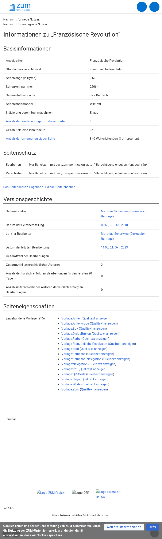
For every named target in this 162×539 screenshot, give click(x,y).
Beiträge (107, 216)
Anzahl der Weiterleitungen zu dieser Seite (35, 121)
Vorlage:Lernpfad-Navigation (81, 359)
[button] (124, 527)
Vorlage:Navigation (74, 364)
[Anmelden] (142, 7)
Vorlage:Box (69, 328)
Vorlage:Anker (71, 318)
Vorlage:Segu (70, 379)
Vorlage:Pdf (69, 369)
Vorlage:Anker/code (75, 323)
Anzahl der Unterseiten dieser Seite (30, 139)
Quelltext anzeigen (95, 318)
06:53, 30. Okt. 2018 (114, 225)
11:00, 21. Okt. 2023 (114, 247)
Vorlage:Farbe (71, 339)
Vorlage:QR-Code (73, 374)
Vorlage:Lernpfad (73, 354)
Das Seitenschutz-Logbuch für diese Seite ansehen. (39, 187)
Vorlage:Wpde (71, 384)
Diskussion (138, 211)
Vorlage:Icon (70, 349)
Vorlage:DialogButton (76, 334)
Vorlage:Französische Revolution (84, 344)
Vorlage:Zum (70, 389)
